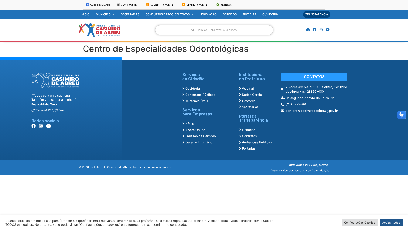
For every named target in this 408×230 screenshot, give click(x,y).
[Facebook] (314, 29)
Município (103, 14)
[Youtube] (327, 29)
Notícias (249, 14)
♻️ (224, 4)
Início (85, 14)
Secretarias (130, 14)
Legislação (208, 14)
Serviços (230, 14)
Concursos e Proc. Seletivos (168, 14)
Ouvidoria (270, 14)
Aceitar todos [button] (391, 222)
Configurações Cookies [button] (359, 222)
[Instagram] (321, 29)
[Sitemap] (308, 29)
